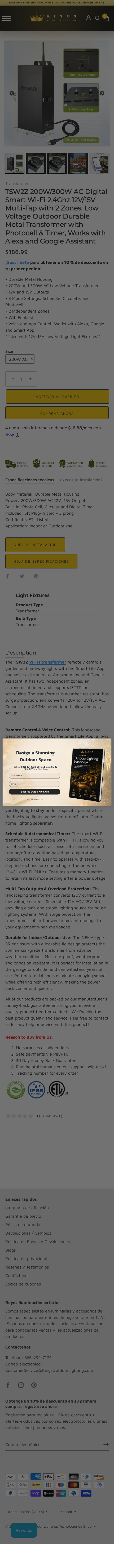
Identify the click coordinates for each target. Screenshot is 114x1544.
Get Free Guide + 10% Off (34, 791)
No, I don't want (35, 799)
